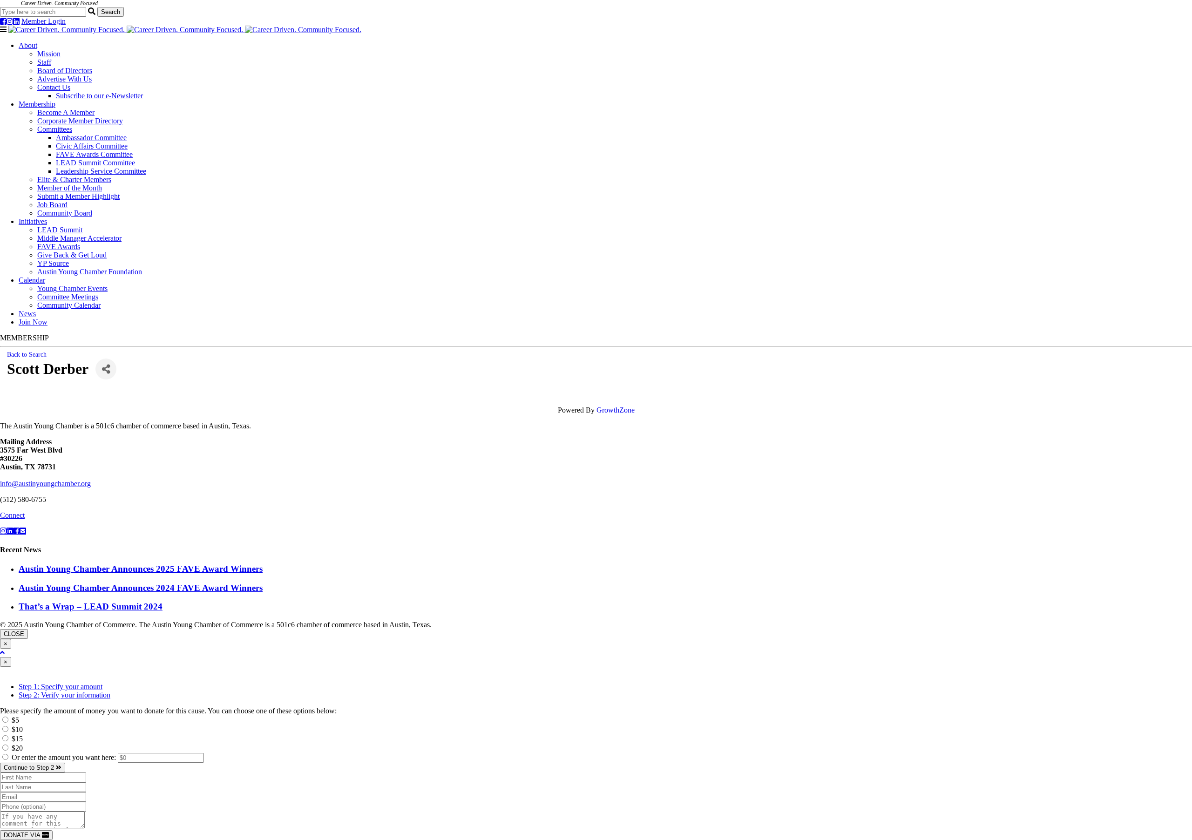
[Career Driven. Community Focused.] (184, 30)
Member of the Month (69, 188)
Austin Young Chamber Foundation (89, 272)
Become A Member (66, 112)
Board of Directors (64, 71)
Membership (37, 104)
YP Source (53, 263)
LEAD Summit (59, 230)
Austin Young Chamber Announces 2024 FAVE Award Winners (141, 588)
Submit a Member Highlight (78, 196)
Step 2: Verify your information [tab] (64, 695)
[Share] (105, 369)
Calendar (32, 280)
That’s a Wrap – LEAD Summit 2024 (91, 606)
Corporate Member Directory (80, 121)
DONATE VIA (23, 835)
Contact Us (53, 87)
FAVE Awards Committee (94, 154)
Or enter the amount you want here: (65, 757)
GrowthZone (615, 410)
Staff (44, 62)
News (27, 314)
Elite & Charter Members (74, 179)
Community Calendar (69, 305)
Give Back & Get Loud (72, 255)
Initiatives (33, 221)
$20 (16, 748)
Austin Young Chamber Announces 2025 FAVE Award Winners (141, 569)
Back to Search (27, 354)
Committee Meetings (67, 297)
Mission (49, 54)
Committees (54, 129)
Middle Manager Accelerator (79, 238)
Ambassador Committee (91, 138)
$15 (16, 739)
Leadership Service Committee (101, 171)
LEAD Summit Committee (95, 163)
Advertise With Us (64, 79)
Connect (12, 515)
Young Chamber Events (72, 288)
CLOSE (14, 633)
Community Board (64, 213)
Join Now (33, 322)
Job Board (52, 205)
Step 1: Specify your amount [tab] (60, 687)
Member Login (43, 21)
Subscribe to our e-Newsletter (99, 96)
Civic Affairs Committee (92, 146)
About (28, 45)
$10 (16, 729)
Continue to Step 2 (30, 767)
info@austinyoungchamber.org (45, 484)
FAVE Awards (58, 247)
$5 (14, 720)
